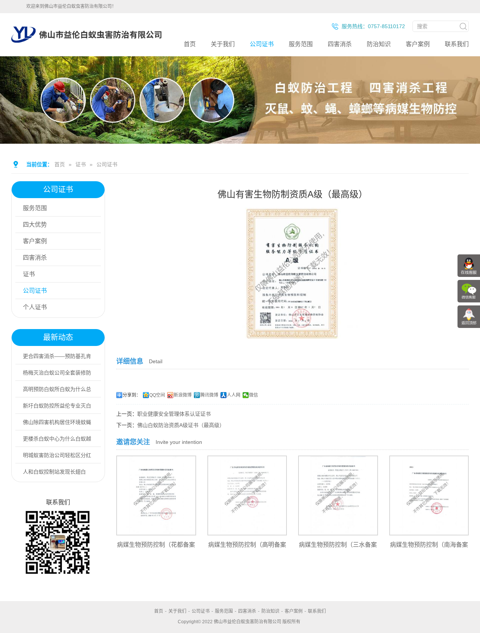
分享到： (132, 395)
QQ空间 (157, 395)
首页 (190, 44)
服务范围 (301, 44)
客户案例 (418, 44)
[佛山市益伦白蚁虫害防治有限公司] (86, 53)
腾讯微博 (209, 395)
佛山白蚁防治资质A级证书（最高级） (181, 425)
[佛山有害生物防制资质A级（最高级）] (292, 334)
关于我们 (223, 44)
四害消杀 (340, 44)
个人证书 (35, 307)
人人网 (233, 395)
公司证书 (262, 44)
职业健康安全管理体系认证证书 (174, 414)
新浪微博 (183, 395)
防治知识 (379, 44)
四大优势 (35, 224)
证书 (80, 164)
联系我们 (457, 44)
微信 (253, 395)
